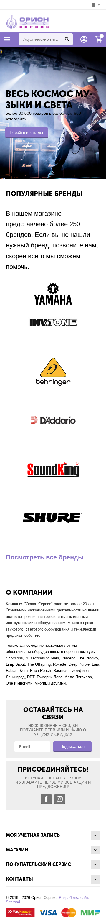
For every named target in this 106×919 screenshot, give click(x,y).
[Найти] (67, 39)
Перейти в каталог (27, 132)
